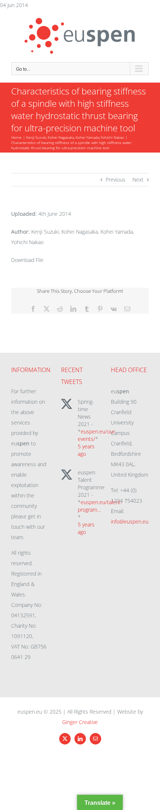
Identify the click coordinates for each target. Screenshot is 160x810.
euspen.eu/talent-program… (100, 506)
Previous (115, 179)
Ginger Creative (80, 722)
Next (138, 179)
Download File (27, 259)
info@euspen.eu (129, 521)
